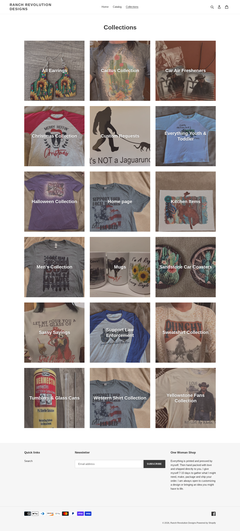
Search (28, 460)
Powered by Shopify (206, 523)
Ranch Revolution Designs (30, 7)
